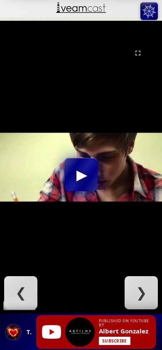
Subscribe (114, 341)
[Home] (81, 8)
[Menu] (149, 11)
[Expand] (137, 53)
